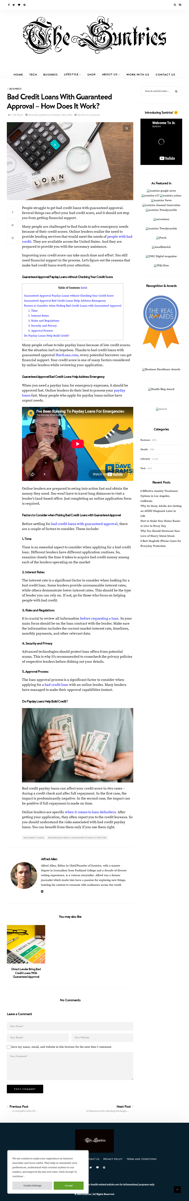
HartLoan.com (67, 355)
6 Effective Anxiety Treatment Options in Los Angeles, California (159, 496)
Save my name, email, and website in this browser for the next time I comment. (61, 1047)
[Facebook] (9, 5)
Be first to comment (88, 115)
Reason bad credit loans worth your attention (77, 837)
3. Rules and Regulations (43, 320)
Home (18, 74)
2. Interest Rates (38, 315)
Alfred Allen (49, 859)
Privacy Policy (113, 1159)
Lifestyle (71, 74)
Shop (91, 74)
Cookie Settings (32, 1185)
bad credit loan (56, 685)
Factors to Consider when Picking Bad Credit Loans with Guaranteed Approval (72, 305)
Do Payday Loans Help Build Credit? (46, 335)
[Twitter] (14, 5)
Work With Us (137, 74)
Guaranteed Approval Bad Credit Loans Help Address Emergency (65, 300)
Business (50, 74)
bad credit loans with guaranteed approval (84, 524)
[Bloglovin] (19, 5)
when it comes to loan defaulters (90, 812)
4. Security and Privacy (42, 325)
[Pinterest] (24, 5)
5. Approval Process (40, 330)
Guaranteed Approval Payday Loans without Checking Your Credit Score (69, 295)
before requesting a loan (99, 618)
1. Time (33, 310)
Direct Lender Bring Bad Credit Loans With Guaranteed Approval (26, 973)
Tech (33, 74)
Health (144, 449)
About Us (110, 74)
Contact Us (165, 74)
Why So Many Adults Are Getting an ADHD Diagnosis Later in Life (161, 511)
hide (83, 288)
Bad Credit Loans (34, 837)
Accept (69, 1185)
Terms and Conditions (142, 1159)
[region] (48, 1172)
